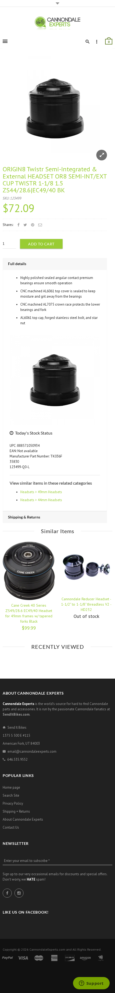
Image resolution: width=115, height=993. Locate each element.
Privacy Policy (13, 803)
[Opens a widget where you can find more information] (91, 983)
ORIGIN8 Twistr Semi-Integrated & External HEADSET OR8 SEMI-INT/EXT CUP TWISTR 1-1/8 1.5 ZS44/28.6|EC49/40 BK (55, 179)
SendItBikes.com (16, 714)
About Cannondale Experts (23, 819)
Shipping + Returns (16, 811)
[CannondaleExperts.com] (57, 23)
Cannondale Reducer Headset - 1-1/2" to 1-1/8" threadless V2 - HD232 (86, 604)
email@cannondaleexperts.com (31, 751)
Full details (17, 263)
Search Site (11, 795)
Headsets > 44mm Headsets (41, 500)
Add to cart (41, 244)
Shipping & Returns (24, 517)
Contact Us (11, 827)
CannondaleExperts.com (47, 949)
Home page (11, 787)
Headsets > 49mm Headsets (41, 492)
